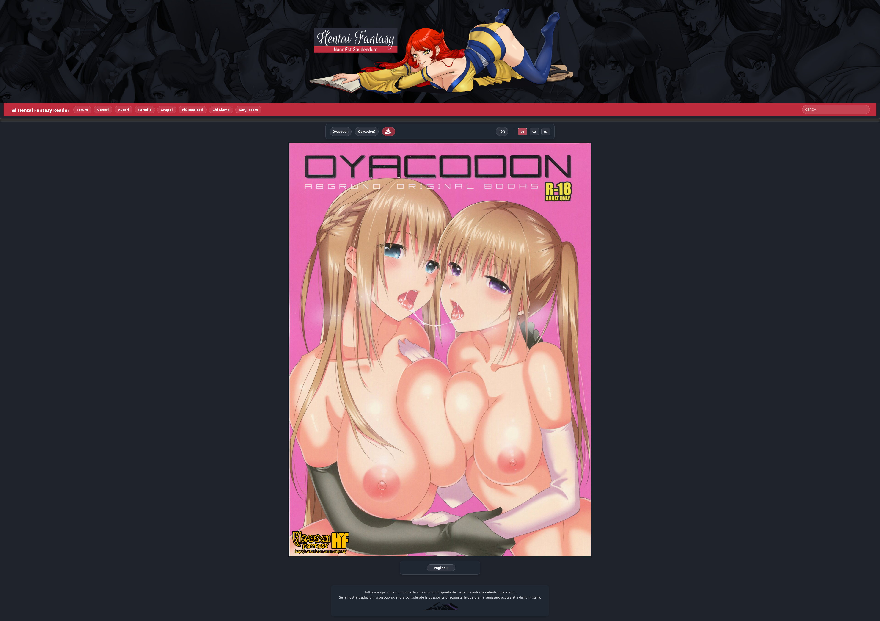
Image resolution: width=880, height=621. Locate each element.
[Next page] (531, 349)
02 (534, 132)
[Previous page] (349, 349)
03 (546, 132)
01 (522, 132)
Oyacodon (341, 131)
